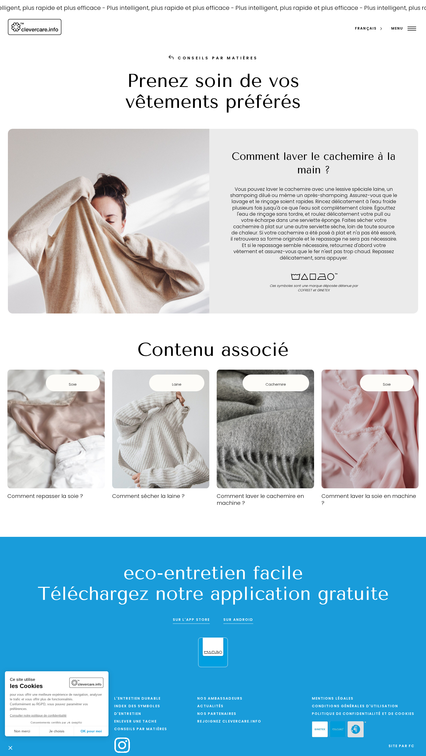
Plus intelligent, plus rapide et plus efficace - (147, 8)
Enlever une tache (135, 721)
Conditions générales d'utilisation (355, 706)
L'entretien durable (137, 699)
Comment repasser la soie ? (45, 496)
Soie (73, 385)
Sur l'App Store (191, 620)
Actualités (210, 706)
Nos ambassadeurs (220, 699)
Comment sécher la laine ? (148, 496)
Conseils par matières (140, 729)
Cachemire (276, 385)
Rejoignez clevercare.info (229, 721)
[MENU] (410, 28)
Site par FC (401, 746)
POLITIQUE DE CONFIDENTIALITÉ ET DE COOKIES (363, 714)
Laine (176, 385)
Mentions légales (333, 699)
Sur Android (238, 620)
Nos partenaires (216, 714)
